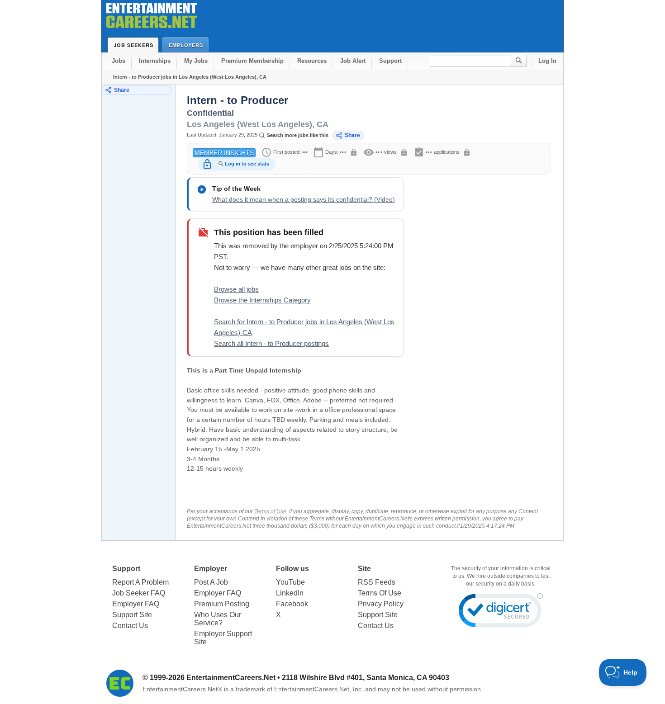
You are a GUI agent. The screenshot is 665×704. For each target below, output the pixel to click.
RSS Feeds (376, 582)
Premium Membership (252, 60)
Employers (186, 45)
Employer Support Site (223, 638)
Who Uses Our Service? (217, 619)
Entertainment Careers (151, 18)
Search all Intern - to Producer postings (271, 343)
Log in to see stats (247, 163)
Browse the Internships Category (262, 300)
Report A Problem (140, 582)
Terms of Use (270, 511)
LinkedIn (290, 593)
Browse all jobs (236, 289)
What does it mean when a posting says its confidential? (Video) (303, 199)
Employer (210, 568)
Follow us (292, 568)
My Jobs (196, 60)
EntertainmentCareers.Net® (182, 689)
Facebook (292, 604)
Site (364, 568)
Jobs (118, 60)
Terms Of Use (379, 593)
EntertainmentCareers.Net (231, 677)
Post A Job (211, 582)
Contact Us (130, 625)
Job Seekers (133, 45)
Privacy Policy (381, 604)
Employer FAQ (135, 604)
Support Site (132, 615)
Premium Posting (221, 604)
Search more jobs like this (297, 135)
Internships (155, 60)
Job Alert (353, 60)
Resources (312, 60)
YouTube (290, 582)
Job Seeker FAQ (138, 593)
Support (390, 60)
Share (121, 90)
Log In (547, 60)
